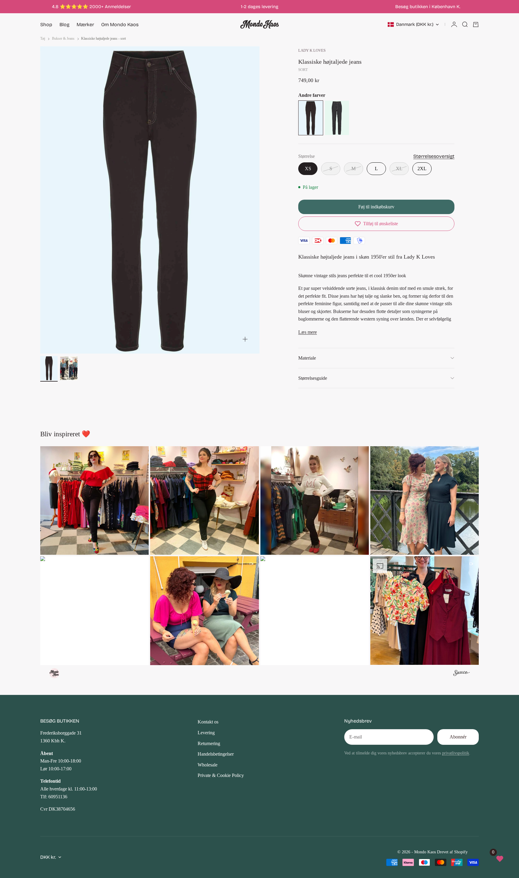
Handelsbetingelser (216, 754)
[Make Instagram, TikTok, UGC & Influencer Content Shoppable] (461, 674)
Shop (46, 24)
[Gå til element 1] (49, 368)
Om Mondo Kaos (119, 24)
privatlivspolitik (455, 753)
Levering (206, 732)
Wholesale (207, 764)
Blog (64, 24)
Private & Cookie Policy (221, 775)
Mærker (85, 24)
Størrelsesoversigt (433, 156)
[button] (376, 223)
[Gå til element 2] (68, 368)
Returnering (209, 743)
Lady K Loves (312, 50)
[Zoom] (245, 339)
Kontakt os (208, 721)
